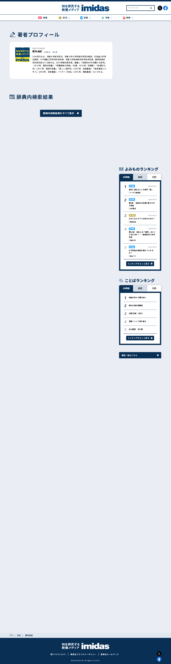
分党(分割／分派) (136, 313)
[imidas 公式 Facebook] (165, 8)
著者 (19, 635)
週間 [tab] (140, 177)
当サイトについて (58, 654)
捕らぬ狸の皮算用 (136, 305)
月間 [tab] (154, 177)
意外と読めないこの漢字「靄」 (141, 189)
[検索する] (151, 8)
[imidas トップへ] (85, 8)
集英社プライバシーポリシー (83, 654)
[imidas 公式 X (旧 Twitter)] (160, 8)
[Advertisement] (140, 93)
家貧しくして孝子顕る (137, 321)
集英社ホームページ (110, 654)
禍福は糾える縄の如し (137, 297)
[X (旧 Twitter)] (159, 653)
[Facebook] (159, 659)
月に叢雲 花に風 (136, 329)
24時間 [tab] (126, 177)
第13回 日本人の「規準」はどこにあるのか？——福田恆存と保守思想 (142, 234)
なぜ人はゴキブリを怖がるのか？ (142, 218)
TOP (11, 635)
